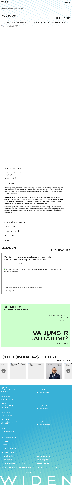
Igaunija (4, 388)
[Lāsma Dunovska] (55, 371)
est (42, 467)
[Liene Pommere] (18, 371)
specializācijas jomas (13, 222)
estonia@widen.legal (7, 399)
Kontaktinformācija (8, 452)
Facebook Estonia (44, 392)
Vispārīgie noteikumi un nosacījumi (13, 463)
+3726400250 (6, 396)
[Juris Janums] (36, 371)
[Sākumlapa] (6, 2)
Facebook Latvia (43, 409)
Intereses (8, 227)
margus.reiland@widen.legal (13, 172)
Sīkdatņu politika (43, 463)
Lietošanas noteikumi (44, 456)
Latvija (4, 404)
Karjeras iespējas (7, 456)
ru (56, 467)
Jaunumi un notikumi (9, 448)
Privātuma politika (43, 460)
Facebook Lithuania (44, 425)
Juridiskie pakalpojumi (9, 437)
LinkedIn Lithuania (44, 422)
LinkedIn (7, 175)
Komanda (10, 8)
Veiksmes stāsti (7, 460)
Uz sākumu (4, 8)
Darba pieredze (10, 231)
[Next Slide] (68, 371)
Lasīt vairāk (8, 291)
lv (48, 467)
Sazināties (61, 343)
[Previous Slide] (4, 371)
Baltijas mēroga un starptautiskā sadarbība (16, 467)
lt (52, 467)
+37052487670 (6, 428)
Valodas (8, 240)
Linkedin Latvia (43, 406)
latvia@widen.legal (7, 415)
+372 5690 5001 (9, 178)
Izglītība (8, 236)
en (38, 467)
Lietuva (4, 420)
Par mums (5, 445)
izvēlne (67, 2)
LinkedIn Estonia (43, 390)
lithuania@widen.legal (8, 431)
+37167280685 (6, 412)
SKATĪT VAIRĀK (62, 360)
